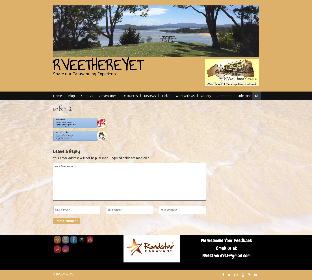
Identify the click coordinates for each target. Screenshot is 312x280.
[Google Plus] (236, 275)
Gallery (206, 95)
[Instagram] (249, 275)
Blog (71, 95)
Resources (130, 95)
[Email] (256, 275)
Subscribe (244, 95)
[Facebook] (223, 275)
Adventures (107, 95)
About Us (224, 95)
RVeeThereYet (98, 65)
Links (165, 95)
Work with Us (185, 95)
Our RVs (87, 95)
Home (57, 95)
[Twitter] (229, 275)
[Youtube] (243, 275)
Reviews (150, 95)
